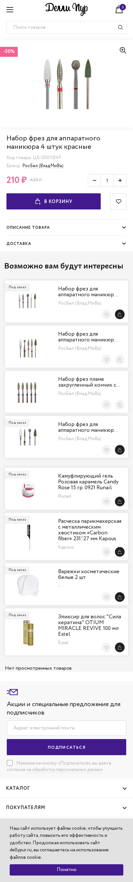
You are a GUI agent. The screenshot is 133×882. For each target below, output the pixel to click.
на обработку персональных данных (64, 769)
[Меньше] (94, 180)
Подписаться (67, 748)
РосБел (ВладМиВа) (43, 166)
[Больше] (120, 180)
